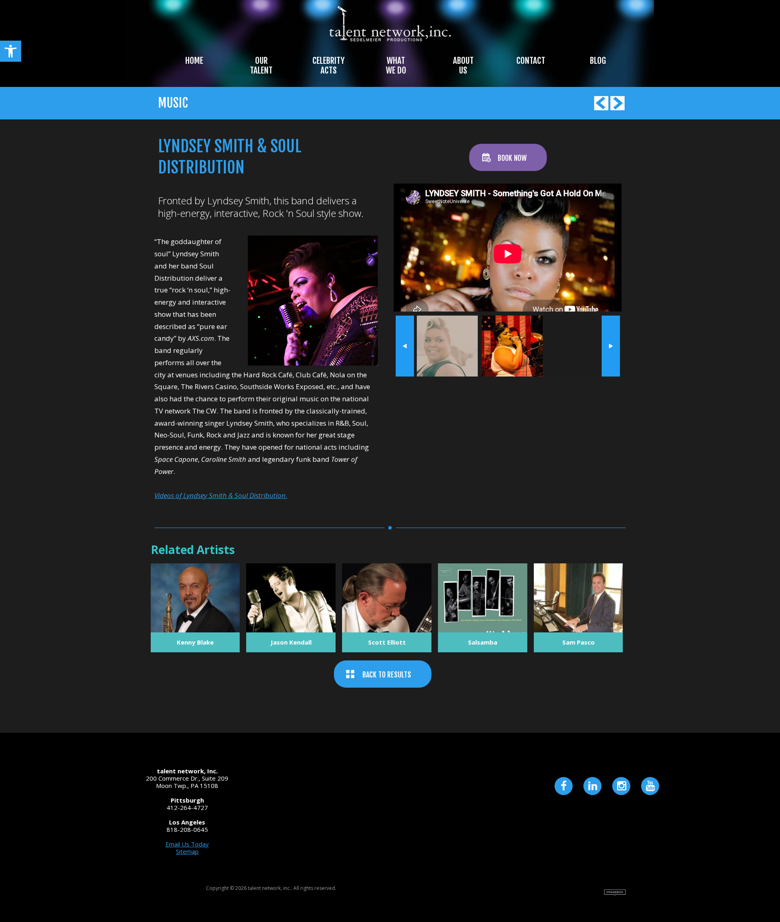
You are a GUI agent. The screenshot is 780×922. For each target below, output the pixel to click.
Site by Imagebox (615, 893)
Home (194, 60)
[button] (10, 51)
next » (611, 346)
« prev (405, 346)
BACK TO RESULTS (386, 674)
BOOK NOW (512, 158)
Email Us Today (187, 844)
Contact (530, 60)
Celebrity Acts (328, 65)
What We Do (396, 65)
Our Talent (261, 65)
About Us (463, 65)
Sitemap (187, 851)
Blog (598, 60)
